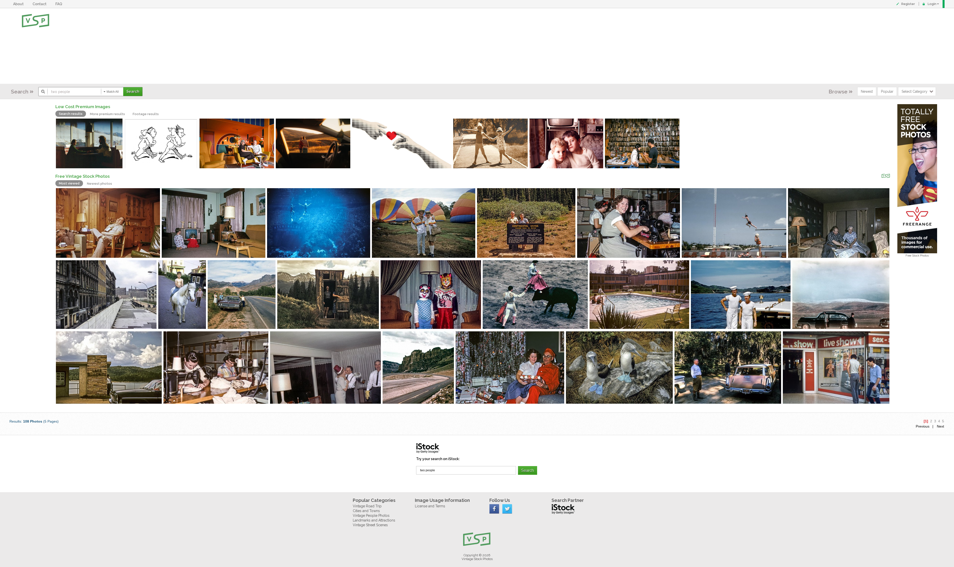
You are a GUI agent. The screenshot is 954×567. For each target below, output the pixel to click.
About (19, 4)
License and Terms (430, 506)
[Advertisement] (493, 46)
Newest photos (99, 183)
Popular (887, 91)
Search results (70, 114)
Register (908, 4)
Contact (40, 4)
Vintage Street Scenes (370, 525)
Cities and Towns (366, 511)
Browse (838, 91)
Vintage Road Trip (367, 506)
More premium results (107, 114)
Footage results (146, 114)
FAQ (59, 4)
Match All (113, 91)
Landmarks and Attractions (374, 520)
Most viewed (69, 183)
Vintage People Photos (371, 516)
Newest (867, 91)
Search (19, 91)
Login (932, 4)
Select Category (914, 91)
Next (940, 426)
